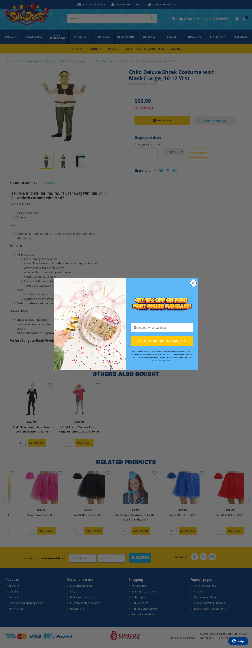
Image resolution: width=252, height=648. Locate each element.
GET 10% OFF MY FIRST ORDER (162, 340)
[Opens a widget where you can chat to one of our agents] (238, 641)
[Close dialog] (193, 283)
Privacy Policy (158, 360)
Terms (168, 360)
